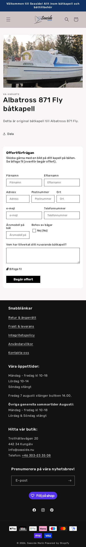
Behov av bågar (42, 224)
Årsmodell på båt (15, 226)
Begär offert (23, 279)
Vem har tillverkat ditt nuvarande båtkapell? (36, 244)
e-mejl (10, 208)
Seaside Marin (35, 543)
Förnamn (12, 175)
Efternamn (51, 175)
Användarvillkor (20, 344)
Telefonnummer (55, 208)
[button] (8, 19)
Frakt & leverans (21, 326)
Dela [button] (10, 134)
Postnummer (40, 192)
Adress (11, 192)
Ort (59, 192)
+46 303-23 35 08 (36, 455)
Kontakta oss (18, 353)
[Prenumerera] (70, 481)
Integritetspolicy (21, 335)
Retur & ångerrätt (22, 318)
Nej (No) (42, 230)
